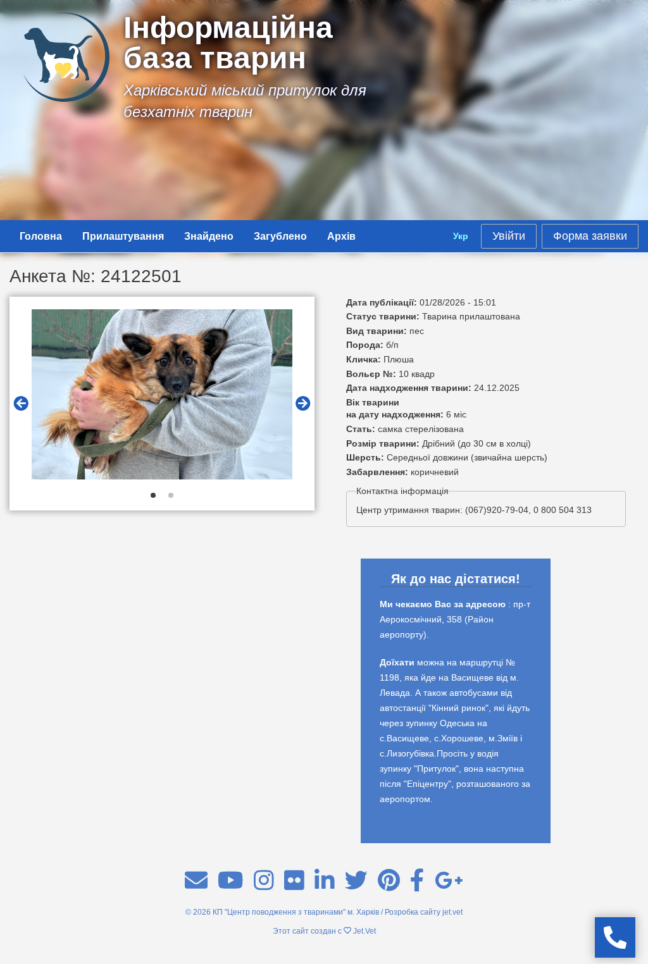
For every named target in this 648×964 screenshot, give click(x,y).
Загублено (280, 236)
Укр (460, 236)
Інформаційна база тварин (228, 43)
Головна (41, 236)
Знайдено (209, 236)
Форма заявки (590, 236)
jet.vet (452, 912)
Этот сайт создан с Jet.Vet (324, 931)
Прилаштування (123, 236)
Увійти (508, 236)
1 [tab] (153, 495)
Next (303, 403)
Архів (341, 236)
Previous (20, 403)
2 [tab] (170, 495)
